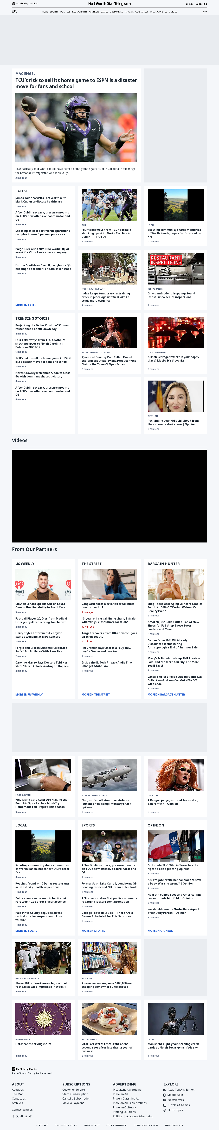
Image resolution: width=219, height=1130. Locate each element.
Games (104, 11)
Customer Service (73, 1089)
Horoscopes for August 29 (33, 1044)
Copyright (42, 1126)
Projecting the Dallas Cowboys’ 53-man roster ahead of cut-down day (42, 327)
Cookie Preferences (116, 1126)
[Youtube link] (22, 1116)
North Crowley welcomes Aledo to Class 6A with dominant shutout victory (42, 374)
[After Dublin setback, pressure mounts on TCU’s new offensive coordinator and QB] (110, 846)
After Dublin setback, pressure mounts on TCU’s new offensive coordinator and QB (42, 216)
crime (151, 1039)
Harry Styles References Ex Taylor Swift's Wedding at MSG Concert (38, 635)
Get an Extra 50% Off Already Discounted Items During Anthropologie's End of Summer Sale (173, 643)
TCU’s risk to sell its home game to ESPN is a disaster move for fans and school (76, 83)
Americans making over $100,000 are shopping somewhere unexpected (107, 985)
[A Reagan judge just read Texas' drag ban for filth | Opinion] (176, 775)
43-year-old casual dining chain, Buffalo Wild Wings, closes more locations (109, 620)
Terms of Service (174, 1126)
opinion (153, 416)
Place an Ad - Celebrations (130, 1103)
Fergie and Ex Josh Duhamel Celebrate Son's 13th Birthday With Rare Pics (41, 649)
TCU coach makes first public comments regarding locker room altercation (109, 900)
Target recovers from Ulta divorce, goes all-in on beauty (109, 635)
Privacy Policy (92, 1126)
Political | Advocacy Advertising (133, 1116)
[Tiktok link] (30, 1116)
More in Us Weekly (29, 694)
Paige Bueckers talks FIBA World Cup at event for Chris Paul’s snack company (42, 250)
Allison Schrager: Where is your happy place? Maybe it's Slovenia (173, 358)
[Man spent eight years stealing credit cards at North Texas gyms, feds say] (176, 1019)
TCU (84, 225)
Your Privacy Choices (146, 1126)
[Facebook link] (13, 1116)
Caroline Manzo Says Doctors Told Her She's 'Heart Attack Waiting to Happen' (42, 664)
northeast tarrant (93, 289)
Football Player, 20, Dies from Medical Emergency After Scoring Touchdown (41, 620)
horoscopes (22, 1039)
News (45, 11)
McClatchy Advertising (127, 1089)
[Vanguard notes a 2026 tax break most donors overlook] (110, 584)
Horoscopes (175, 1110)
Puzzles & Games (179, 1105)
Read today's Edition (26, 3)
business (87, 979)
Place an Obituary (124, 1107)
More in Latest (26, 305)
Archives (17, 1103)
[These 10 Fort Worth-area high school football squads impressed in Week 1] (43, 958)
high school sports (27, 979)
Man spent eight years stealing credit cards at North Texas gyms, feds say (173, 1045)
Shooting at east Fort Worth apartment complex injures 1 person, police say (42, 232)
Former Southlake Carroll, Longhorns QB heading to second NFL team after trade (43, 267)
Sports (54, 11)
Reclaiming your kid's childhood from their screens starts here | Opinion (173, 422)
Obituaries (116, 11)
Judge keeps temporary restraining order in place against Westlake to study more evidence (106, 297)
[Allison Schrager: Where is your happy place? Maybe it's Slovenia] (176, 332)
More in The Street (96, 694)
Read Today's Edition (181, 1089)
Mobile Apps (175, 1095)
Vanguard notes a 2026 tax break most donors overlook (108, 605)
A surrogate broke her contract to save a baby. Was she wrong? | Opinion (175, 881)
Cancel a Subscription (76, 1098)
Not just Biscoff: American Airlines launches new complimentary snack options (106, 803)
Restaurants (80, 11)
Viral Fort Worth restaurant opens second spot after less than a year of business (107, 1047)
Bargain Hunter (164, 563)
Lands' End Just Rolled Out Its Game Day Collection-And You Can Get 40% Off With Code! (175, 680)
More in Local (26, 930)
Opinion (94, 11)
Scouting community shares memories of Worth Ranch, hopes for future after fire (175, 233)
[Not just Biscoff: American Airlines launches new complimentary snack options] (110, 775)
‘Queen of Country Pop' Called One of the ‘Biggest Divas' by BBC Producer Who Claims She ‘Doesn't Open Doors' (109, 360)
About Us (18, 1089)
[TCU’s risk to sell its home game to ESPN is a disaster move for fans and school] (76, 127)
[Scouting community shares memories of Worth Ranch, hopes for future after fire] (176, 205)
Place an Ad (120, 1094)
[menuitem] (14, 11)
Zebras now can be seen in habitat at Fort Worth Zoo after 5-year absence (40, 900)
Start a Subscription (75, 1094)
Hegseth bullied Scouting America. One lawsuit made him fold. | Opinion (175, 896)
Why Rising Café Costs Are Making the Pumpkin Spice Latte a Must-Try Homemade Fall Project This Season (41, 803)
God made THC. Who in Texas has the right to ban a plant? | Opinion (173, 867)
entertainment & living (96, 353)
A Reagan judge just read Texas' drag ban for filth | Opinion (173, 802)
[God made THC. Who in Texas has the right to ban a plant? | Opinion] (176, 846)
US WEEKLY (24, 563)
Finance (129, 11)
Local (151, 225)
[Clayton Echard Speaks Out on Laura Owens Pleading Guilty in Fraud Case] (43, 584)
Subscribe (201, 4)
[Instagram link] (26, 1116)
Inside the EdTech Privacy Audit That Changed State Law (107, 664)
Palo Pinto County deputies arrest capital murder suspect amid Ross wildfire (38, 916)
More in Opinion (160, 930)
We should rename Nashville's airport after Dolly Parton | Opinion (173, 911)
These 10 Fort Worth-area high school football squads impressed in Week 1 (41, 985)
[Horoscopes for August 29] (43, 1019)
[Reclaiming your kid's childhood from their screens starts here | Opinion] (176, 396)
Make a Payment (73, 1103)
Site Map (17, 1094)
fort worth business (94, 796)
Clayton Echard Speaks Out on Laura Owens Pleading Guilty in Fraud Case (40, 605)
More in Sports (93, 930)
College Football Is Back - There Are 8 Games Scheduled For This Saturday (107, 914)
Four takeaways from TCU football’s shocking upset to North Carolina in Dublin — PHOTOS (106, 233)
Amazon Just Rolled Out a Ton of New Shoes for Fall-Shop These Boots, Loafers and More (173, 625)
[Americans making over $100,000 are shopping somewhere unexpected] (110, 958)
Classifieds (142, 11)
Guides (173, 11)
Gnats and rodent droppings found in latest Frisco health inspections (173, 295)
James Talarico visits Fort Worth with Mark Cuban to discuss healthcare (40, 199)
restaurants (155, 289)
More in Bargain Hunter (166, 694)
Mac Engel (25, 73)
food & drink (23, 795)
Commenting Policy (66, 1126)
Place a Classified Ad (126, 1098)
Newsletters (176, 1100)
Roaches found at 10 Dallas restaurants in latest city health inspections (42, 885)
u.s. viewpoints (157, 352)
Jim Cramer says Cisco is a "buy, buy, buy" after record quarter (106, 649)
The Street (92, 563)
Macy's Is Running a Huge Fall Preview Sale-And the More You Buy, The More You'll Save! (174, 661)
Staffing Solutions (124, 1111)
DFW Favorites (158, 11)
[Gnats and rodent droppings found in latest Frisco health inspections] (176, 269)
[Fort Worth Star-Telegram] (109, 4)
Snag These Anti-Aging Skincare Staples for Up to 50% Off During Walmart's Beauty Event (175, 607)
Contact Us (19, 1098)
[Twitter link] (17, 1116)
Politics (65, 11)
